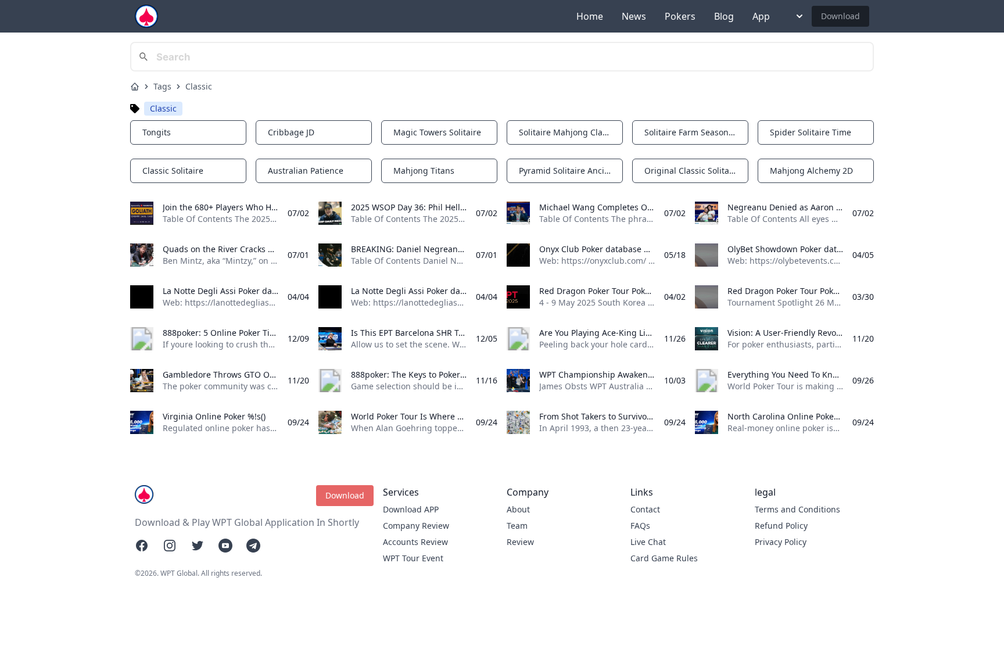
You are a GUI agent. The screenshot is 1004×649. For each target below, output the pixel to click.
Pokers (680, 16)
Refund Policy (781, 525)
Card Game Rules (664, 558)
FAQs (640, 525)
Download (840, 15)
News (634, 16)
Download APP (411, 509)
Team (517, 525)
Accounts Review (415, 541)
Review (520, 541)
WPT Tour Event (413, 558)
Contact (645, 509)
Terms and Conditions (797, 509)
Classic (198, 86)
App (761, 16)
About (518, 509)
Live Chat (648, 541)
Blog (724, 16)
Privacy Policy (780, 541)
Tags (162, 86)
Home (589, 16)
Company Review (416, 525)
